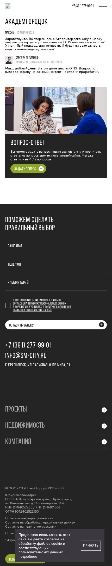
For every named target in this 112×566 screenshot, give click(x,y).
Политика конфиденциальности (29, 518)
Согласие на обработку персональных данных (39, 303)
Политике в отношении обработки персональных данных (42, 309)
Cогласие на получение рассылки (30, 527)
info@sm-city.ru (26, 356)
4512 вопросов (40, 159)
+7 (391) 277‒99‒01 (83, 6)
